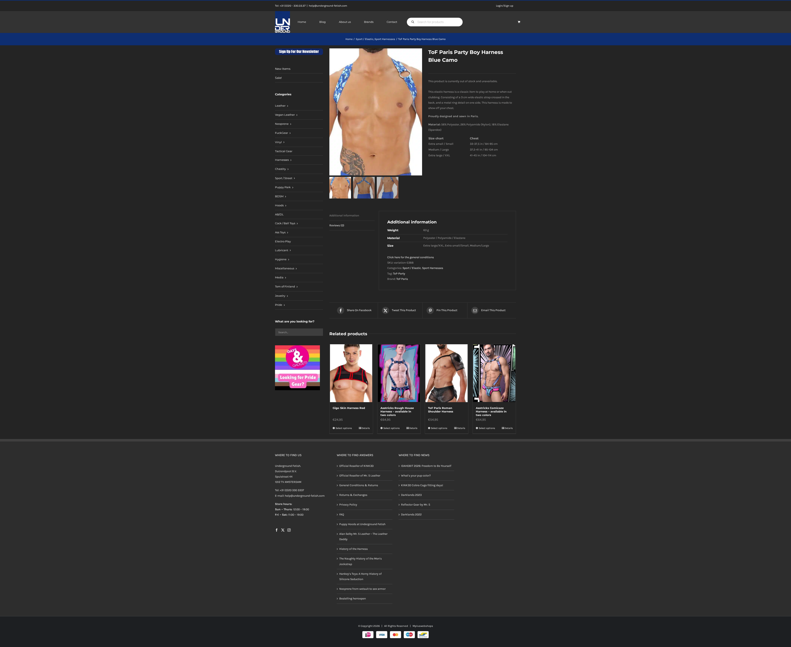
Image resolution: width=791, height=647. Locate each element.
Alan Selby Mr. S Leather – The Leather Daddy (363, 536)
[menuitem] (299, 106)
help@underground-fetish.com (328, 5)
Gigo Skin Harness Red (349, 408)
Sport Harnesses (432, 268)
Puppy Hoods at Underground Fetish (362, 524)
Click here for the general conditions (410, 257)
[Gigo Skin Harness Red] (351, 373)
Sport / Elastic (412, 268)
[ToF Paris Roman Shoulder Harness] (446, 373)
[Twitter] (282, 530)
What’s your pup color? (416, 475)
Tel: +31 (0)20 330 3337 (289, 490)
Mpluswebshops (423, 625)
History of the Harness (353, 549)
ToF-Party (399, 273)
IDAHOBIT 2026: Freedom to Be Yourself (426, 466)
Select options (344, 428)
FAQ (341, 514)
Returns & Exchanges (353, 495)
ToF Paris (402, 279)
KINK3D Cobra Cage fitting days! (422, 485)
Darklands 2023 (411, 495)
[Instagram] (289, 530)
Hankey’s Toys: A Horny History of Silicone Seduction (360, 576)
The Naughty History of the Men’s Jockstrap (360, 561)
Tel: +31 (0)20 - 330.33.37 (290, 5)
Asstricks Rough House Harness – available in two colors (397, 411)
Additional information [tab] (344, 215)
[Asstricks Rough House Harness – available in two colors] (399, 373)
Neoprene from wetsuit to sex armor (362, 589)
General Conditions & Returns (358, 485)
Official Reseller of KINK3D (356, 466)
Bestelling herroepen (352, 598)
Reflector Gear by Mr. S (415, 504)
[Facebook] (276, 530)
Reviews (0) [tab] (336, 225)
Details (366, 428)
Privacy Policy (348, 504)
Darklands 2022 (411, 514)
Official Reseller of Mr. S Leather (359, 475)
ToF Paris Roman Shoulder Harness (440, 409)
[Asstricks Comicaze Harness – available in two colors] (494, 373)
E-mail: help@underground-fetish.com (300, 496)
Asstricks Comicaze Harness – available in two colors (491, 411)
